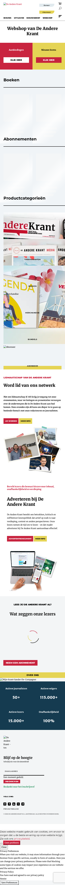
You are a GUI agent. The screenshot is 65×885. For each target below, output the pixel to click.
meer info (25, 421)
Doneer (47, 5)
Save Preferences (9, 882)
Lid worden (11, 421)
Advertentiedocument (20, 539)
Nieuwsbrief (33, 18)
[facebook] (9, 804)
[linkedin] (13, 804)
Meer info (40, 539)
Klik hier (16, 60)
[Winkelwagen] (60, 3)
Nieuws (8, 18)
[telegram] (22, 804)
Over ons (32, 675)
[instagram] (4, 804)
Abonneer (46, 12)
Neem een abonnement (20, 662)
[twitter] (18, 804)
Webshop (47, 18)
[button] (60, 8)
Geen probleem (11, 842)
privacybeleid (22, 838)
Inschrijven (11, 781)
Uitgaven (19, 18)
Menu (60, 16)
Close (3, 847)
